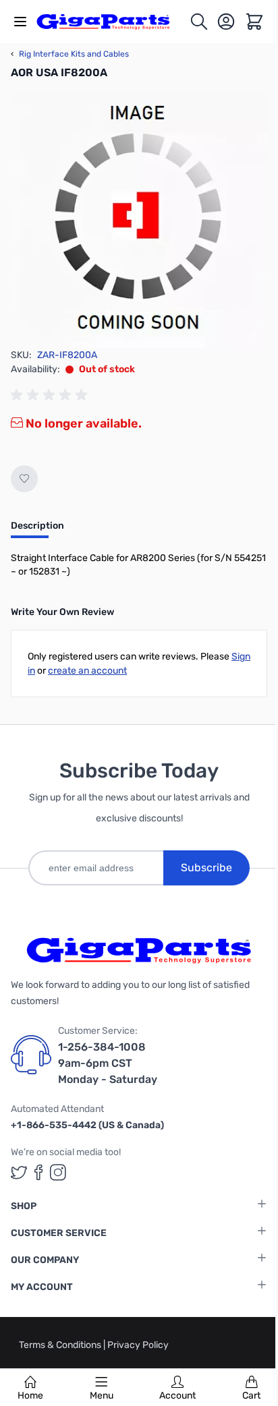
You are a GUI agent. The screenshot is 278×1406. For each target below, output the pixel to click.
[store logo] (110, 21)
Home (30, 1395)
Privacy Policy (138, 1345)
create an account (87, 670)
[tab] (37, 530)
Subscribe (206, 867)
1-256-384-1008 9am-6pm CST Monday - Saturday (107, 1063)
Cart (251, 1395)
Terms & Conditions (61, 1345)
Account (177, 1395)
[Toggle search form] (199, 21)
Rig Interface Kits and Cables (70, 54)
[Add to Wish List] (24, 478)
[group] (51, 395)
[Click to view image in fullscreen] (139, 220)
